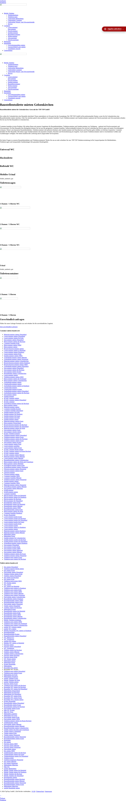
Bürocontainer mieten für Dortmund (15, 379)
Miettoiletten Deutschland (12, 691)
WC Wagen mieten (10, 659)
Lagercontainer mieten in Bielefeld (14, 350)
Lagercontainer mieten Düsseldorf (14, 336)
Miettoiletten (8, 666)
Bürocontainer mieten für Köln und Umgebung (18, 462)
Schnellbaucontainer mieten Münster (15, 487)
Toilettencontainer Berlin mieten (14, 569)
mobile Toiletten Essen (11, 678)
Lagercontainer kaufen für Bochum (15, 518)
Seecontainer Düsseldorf (11, 545)
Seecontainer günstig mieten (12, 432)
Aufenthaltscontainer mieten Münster (15, 357)
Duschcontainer (13, 31)
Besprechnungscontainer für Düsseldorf (16, 426)
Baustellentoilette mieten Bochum (14, 779)
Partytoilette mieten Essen (12, 708)
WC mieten (7, 584)
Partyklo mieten (9, 645)
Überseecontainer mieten (11, 474)
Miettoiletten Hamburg (11, 676)
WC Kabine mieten (10, 583)
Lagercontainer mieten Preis (12, 444)
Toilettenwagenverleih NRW (13, 581)
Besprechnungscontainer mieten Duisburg (17, 363)
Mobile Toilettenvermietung (12, 620)
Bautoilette (7, 740)
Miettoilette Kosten (10, 609)
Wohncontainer (12, 36)
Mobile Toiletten (9, 13)
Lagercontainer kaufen (11, 525)
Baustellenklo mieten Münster (13, 506)
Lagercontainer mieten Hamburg (14, 352)
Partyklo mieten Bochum (11, 655)
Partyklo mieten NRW (11, 744)
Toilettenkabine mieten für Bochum (15, 753)
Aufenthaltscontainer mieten (12, 382)
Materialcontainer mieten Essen (13, 421)
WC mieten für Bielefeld (11, 586)
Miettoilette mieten (9, 534)
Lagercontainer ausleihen (11, 446)
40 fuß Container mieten (11, 398)
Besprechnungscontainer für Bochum (15, 425)
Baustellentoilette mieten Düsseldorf (15, 636)
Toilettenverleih (9, 758)
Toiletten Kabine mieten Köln (13, 574)
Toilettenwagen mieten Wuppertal (14, 595)
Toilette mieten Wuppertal (12, 735)
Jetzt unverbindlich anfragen (9, 327)
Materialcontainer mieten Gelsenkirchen (16, 361)
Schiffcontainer (8, 490)
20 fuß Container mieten (11, 453)
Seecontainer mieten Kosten (12, 372)
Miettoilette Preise (9, 536)
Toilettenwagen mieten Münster (14, 593)
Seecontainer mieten (10, 395)
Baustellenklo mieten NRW (12, 508)
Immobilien (7, 43)
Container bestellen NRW (12, 476)
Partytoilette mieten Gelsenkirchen (14, 597)
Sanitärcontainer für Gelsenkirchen (14, 538)
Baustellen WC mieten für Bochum (15, 687)
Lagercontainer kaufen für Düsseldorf (15, 520)
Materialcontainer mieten (11, 407)
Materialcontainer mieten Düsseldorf (15, 334)
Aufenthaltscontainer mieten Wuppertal (16, 359)
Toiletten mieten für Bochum (13, 607)
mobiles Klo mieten (10, 641)
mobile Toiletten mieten (11, 682)
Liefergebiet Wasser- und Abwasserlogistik (21, 22)
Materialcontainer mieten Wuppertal (15, 485)
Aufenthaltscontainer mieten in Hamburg (16, 386)
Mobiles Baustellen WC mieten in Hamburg (17, 630)
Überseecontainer (9, 472)
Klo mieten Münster (10, 761)
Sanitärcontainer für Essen (12, 416)
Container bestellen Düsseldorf (13, 410)
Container (7, 26)
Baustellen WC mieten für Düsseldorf (15, 689)
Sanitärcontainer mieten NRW (13, 356)
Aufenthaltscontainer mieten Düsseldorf (16, 366)
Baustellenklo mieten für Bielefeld (14, 504)
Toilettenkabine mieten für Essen (14, 754)
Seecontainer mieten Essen (12, 430)
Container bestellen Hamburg (13, 513)
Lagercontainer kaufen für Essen (14, 522)
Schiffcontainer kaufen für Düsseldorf (15, 541)
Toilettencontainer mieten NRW (14, 377)
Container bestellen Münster (12, 478)
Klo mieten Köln (9, 579)
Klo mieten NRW (9, 751)
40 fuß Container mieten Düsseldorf (15, 400)
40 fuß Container (9, 402)
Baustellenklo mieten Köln (12, 502)
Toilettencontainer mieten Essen (14, 437)
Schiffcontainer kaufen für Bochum (15, 540)
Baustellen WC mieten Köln (12, 696)
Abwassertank (12, 38)
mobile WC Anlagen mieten (12, 627)
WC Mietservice (9, 638)
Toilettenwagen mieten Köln (13, 590)
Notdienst (3, 2)
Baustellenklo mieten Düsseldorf (14, 703)
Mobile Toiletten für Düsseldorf (14, 776)
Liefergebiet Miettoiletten (16, 18)
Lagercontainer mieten (11, 375)
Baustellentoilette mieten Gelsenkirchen (16, 460)
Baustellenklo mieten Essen (12, 705)
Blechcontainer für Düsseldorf (13, 501)
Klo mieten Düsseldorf (11, 567)
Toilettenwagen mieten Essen (13, 557)
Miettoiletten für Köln (10, 675)
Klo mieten (7, 742)
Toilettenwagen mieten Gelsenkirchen (15, 625)
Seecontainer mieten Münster (13, 552)
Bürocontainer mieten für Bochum (14, 341)
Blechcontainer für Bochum (12, 499)
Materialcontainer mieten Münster (14, 456)
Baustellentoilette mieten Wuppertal (15, 737)
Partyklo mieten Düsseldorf (12, 646)
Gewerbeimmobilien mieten (16, 45)
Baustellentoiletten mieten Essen (14, 738)
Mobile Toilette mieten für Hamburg (15, 772)
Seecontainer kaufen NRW (12, 548)
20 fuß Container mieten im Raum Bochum (17, 451)
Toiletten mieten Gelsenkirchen (13, 653)
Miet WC (7, 767)
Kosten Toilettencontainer (12, 433)
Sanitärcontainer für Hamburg (13, 414)
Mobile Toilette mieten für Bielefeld (15, 770)
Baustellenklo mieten (10, 777)
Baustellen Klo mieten (11, 668)
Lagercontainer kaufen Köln (12, 524)
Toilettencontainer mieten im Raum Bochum (17, 721)
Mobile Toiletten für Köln (12, 680)
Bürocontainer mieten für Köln (13, 511)
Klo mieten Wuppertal (11, 763)
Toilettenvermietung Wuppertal (13, 760)
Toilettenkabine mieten (11, 722)
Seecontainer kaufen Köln (12, 547)
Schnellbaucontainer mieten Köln (14, 465)
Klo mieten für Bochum (11, 577)
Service (10, 24)
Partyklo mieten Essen (11, 684)
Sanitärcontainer (13, 33)
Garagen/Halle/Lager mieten (16, 47)
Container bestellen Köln (11, 343)
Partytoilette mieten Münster (12, 724)
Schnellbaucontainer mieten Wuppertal (16, 467)
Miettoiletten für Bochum (12, 692)
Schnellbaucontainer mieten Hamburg (15, 543)
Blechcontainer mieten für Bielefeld (15, 495)
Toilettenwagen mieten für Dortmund (15, 623)
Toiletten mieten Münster (11, 652)
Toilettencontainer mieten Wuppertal (15, 479)
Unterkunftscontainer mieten (13, 384)
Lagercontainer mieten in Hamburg (15, 527)
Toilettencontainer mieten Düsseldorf (15, 435)
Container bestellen (10, 494)
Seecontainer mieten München (13, 488)
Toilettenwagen (12, 17)
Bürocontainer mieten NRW (12, 345)
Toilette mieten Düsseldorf (12, 606)
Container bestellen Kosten (12, 409)
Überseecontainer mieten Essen (13, 471)
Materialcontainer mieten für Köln (14, 428)
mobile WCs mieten (10, 629)
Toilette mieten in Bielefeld (12, 731)
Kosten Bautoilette (9, 515)
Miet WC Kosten (9, 710)
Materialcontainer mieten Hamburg (15, 531)
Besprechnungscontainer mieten (14, 349)
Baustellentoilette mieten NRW (13, 600)
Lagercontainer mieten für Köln (14, 338)
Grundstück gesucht (14, 49)
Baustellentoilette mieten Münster (14, 726)
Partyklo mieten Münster (11, 745)
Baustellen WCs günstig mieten (13, 699)
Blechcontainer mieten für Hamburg (15, 497)
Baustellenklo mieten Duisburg (13, 599)
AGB (33, 791)
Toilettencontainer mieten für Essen (15, 554)
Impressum (48, 791)
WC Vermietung (9, 639)
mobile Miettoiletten (10, 768)
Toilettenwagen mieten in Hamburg (15, 588)
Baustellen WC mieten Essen (13, 698)
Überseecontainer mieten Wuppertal (15, 469)
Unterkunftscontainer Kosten (13, 389)
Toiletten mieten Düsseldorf (12, 576)
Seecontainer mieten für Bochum (14, 370)
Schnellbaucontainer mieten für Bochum (16, 403)
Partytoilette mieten (10, 749)
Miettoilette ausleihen (10, 714)
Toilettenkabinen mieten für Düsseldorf (16, 756)
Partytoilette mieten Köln (11, 717)
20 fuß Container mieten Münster (14, 455)
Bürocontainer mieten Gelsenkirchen (15, 380)
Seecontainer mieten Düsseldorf (14, 340)
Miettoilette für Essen (10, 715)
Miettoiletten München (11, 765)
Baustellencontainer (14, 34)
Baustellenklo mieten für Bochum (14, 707)
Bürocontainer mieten (10, 347)
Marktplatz (7, 41)
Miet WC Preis (8, 712)
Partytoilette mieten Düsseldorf (13, 572)
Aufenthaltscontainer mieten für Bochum (16, 393)
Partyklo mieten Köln (10, 657)
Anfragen (3, 1)
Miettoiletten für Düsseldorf (12, 694)
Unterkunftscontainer (10, 387)
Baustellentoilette (9, 632)
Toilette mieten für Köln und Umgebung (16, 730)
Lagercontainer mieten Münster (13, 458)
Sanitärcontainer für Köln (12, 412)
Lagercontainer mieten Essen (13, 448)
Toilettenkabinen (13, 15)
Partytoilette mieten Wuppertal (13, 604)
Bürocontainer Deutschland (12, 423)
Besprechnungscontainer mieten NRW (16, 364)
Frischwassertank (13, 40)
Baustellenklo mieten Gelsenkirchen (15, 373)
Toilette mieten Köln (10, 733)
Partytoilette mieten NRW (12, 719)
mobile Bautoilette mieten (12, 788)
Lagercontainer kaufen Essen (13, 517)
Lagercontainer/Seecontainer (13, 28)
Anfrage (2, 798)
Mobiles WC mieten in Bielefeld (14, 643)
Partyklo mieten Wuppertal (12, 747)
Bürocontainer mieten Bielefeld (13, 464)
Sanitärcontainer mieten (11, 419)
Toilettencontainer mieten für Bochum (15, 439)
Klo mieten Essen (9, 570)
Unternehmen (8, 50)
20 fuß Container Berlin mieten (13, 449)
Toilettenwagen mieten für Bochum (15, 559)
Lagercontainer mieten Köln (12, 354)
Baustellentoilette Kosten (11, 634)
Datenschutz (40, 791)
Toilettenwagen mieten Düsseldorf (14, 671)
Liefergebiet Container (15, 20)
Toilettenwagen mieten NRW (13, 592)
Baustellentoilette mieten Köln (13, 510)
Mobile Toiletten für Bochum (13, 774)
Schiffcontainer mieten (11, 492)
